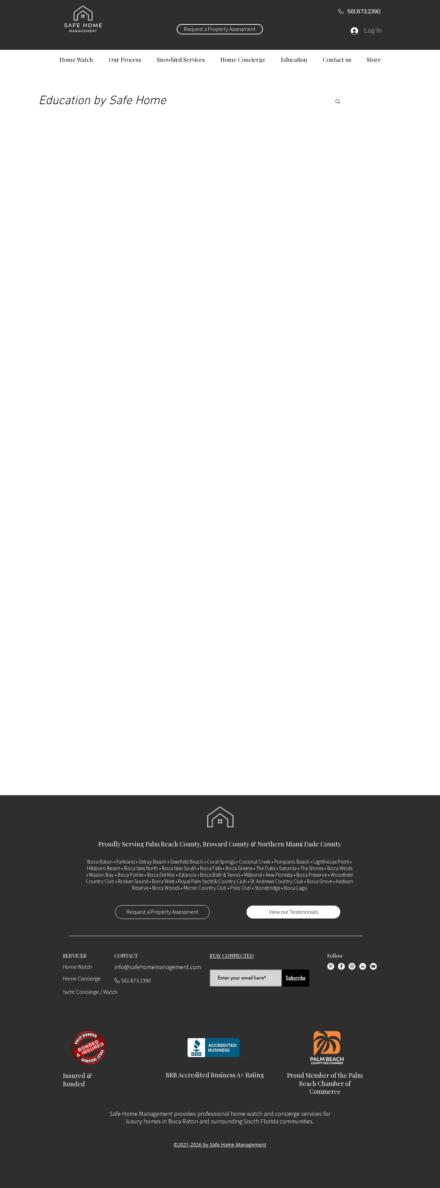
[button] (337, 102)
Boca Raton (99, 861)
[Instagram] (352, 966)
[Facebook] (341, 966)
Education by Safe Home (102, 101)
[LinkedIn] (362, 966)
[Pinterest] (330, 966)
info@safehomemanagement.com (157, 967)
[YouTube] (373, 966)
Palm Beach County (172, 844)
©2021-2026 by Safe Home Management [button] (220, 1144)
